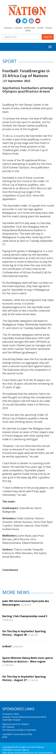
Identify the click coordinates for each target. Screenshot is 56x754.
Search (48, 37)
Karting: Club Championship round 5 (24, 616)
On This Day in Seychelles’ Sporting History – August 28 (24, 633)
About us (8, 27)
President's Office (10, 714)
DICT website (8, 726)
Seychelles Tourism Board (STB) (17, 734)
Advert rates (29, 27)
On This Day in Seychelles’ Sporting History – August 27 (24, 678)
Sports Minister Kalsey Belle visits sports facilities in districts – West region (27, 659)
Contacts (18, 27)
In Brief (7, 646)
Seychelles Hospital (11, 719)
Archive (40, 27)
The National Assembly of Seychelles (19, 729)
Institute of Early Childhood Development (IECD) (24, 717)
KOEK (4, 737)
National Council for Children (15, 724)
